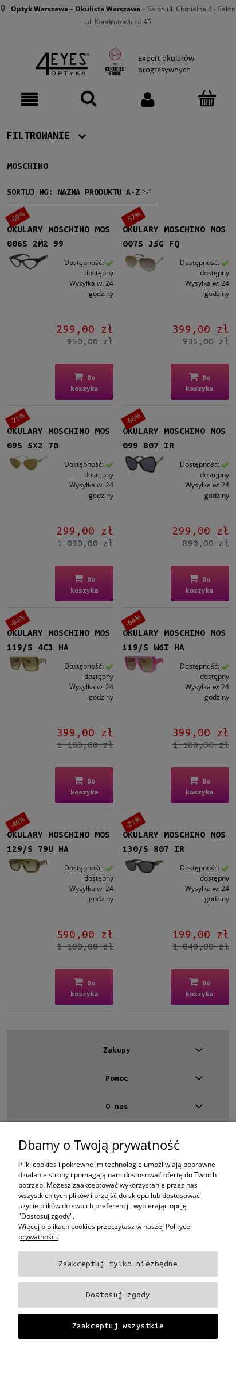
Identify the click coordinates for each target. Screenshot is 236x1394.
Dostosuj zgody (118, 1295)
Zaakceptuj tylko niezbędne (118, 1263)
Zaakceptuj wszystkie (118, 1326)
